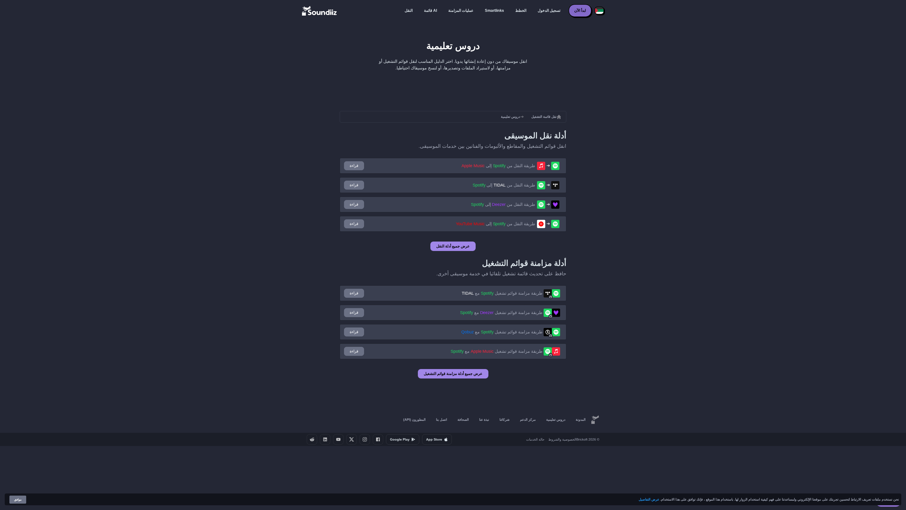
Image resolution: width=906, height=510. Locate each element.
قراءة (354, 166)
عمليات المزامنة (461, 10)
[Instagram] (365, 439)
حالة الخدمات (535, 439)
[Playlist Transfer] (319, 10)
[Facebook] (378, 439)
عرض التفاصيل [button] (649, 499)
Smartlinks (494, 10)
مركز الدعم (528, 419)
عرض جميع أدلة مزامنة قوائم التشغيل (453, 374)
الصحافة (463, 419)
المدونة (581, 419)
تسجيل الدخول (549, 10)
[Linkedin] (325, 439)
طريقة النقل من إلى (498, 165)
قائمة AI (430, 10)
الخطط (520, 10)
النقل (409, 10)
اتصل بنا (441, 419)
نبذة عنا (484, 419)
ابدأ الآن (580, 10)
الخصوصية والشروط (562, 439)
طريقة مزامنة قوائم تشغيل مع (502, 293)
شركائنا (504, 419)
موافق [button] (17, 499)
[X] (351, 439)
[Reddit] (312, 439)
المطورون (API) (414, 419)
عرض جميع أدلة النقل (453, 246)
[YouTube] (338, 439)
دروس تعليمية (555, 419)
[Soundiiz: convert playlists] (595, 420)
